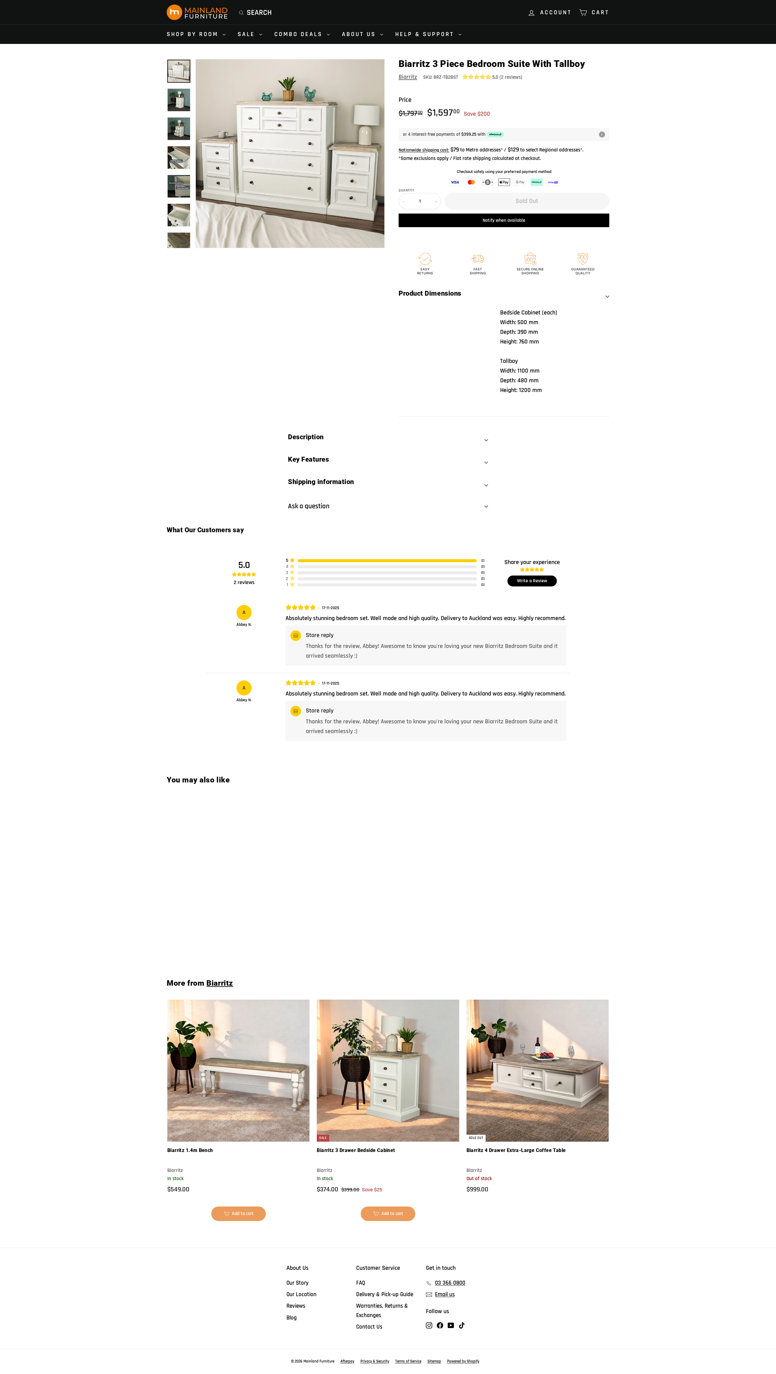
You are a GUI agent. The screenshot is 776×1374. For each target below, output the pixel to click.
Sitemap (434, 1361)
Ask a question (308, 506)
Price (405, 99)
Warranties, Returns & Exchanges (382, 1310)
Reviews (295, 1306)
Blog (291, 1318)
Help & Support (426, 34)
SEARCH (259, 13)
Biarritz (408, 77)
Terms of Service (408, 1361)
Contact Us (369, 1327)
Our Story (297, 1283)
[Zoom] (290, 153)
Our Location (301, 1294)
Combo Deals (299, 34)
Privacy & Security (374, 1361)
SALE (248, 34)
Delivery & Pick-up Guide (384, 1294)
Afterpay (347, 1361)
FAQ (360, 1283)
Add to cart (241, 1215)
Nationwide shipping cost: (424, 150)
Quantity (406, 190)
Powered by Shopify (463, 1361)
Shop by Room (194, 34)
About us (360, 34)
